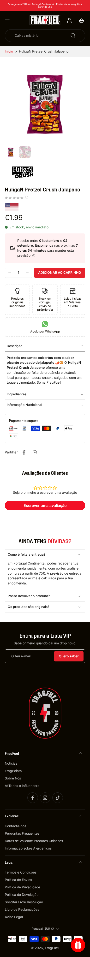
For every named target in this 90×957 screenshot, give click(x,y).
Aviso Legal (14, 917)
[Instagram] (45, 798)
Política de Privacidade (22, 887)
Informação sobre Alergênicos (28, 848)
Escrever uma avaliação (45, 505)
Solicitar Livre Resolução (24, 902)
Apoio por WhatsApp (45, 331)
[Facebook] (32, 798)
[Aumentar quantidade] (27, 273)
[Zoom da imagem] (45, 104)
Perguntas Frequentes (22, 834)
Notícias (11, 763)
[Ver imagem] (11, 152)
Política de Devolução (21, 895)
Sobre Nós (13, 778)
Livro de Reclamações (22, 910)
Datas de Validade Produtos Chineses (34, 841)
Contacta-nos (15, 826)
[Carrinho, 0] (80, 20)
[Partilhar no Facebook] (24, 452)
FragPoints (13, 771)
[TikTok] (57, 798)
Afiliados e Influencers (22, 786)
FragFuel (52, 948)
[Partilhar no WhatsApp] (34, 452)
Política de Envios (18, 880)
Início (9, 51)
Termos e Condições (20, 872)
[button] (7, 20)
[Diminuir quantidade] (10, 273)
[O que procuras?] (73, 35)
